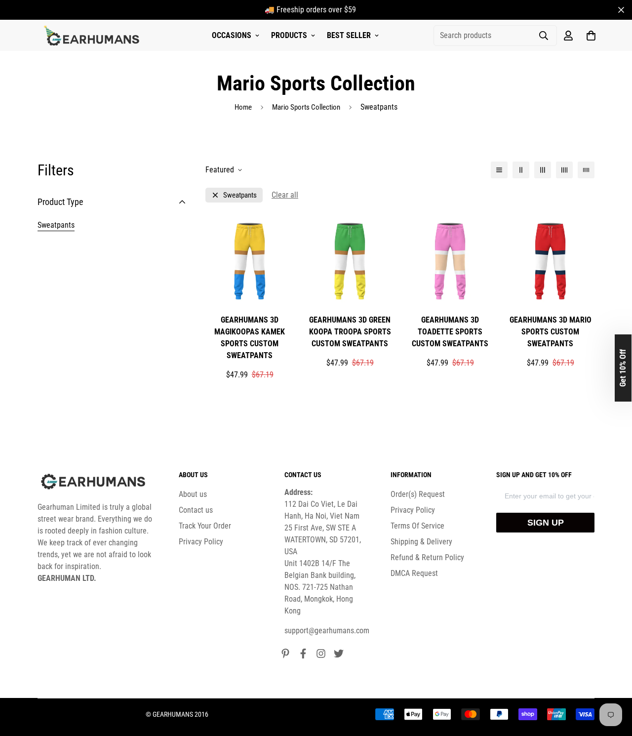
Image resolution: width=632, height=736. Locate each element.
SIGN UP (545, 523)
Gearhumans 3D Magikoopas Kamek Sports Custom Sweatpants (249, 337)
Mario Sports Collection (306, 107)
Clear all (285, 195)
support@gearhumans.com (326, 630)
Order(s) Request (418, 494)
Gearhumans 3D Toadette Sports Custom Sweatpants (450, 331)
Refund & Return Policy (427, 557)
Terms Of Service (417, 526)
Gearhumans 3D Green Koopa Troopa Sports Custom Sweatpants (350, 331)
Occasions (231, 35)
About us (193, 494)
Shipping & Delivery (421, 541)
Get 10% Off (623, 368)
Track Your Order (205, 526)
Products (289, 35)
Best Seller (349, 35)
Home (243, 107)
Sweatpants (56, 225)
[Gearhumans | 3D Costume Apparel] (93, 35)
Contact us (196, 510)
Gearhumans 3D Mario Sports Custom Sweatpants (551, 331)
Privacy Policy (201, 541)
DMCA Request (414, 573)
